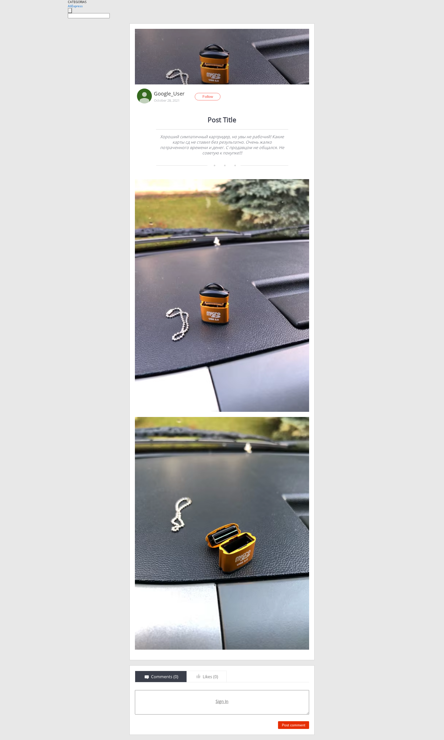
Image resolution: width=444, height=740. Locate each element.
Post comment (293, 725)
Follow (207, 96)
